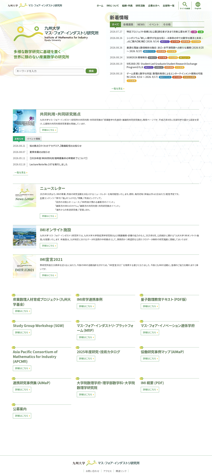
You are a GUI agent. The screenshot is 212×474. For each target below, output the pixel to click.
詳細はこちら (48, 129)
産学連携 (175, 41)
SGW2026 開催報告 (137, 57)
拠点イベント (149, 51)
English (198, 8)
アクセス (107, 471)
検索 (91, 71)
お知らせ (152, 57)
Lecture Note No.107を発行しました (49, 164)
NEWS (141, 24)
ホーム (100, 5)
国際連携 (185, 41)
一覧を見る (117, 88)
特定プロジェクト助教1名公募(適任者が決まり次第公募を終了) (158, 31)
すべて (115, 24)
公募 (201, 32)
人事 (194, 32)
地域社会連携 (189, 77)
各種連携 (128, 24)
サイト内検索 (185, 8)
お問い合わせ (92, 471)
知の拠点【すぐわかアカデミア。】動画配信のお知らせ (55, 145)
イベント (154, 24)
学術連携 (196, 41)
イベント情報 (33, 138)
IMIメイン (165, 41)
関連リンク (121, 471)
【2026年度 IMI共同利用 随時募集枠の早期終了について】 (59, 158)
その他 (167, 24)
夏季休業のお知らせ (40, 152)
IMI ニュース (184, 57)
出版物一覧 (168, 5)
